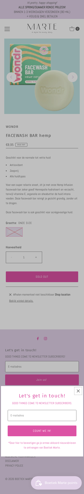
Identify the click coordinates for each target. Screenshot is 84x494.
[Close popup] (78, 391)
